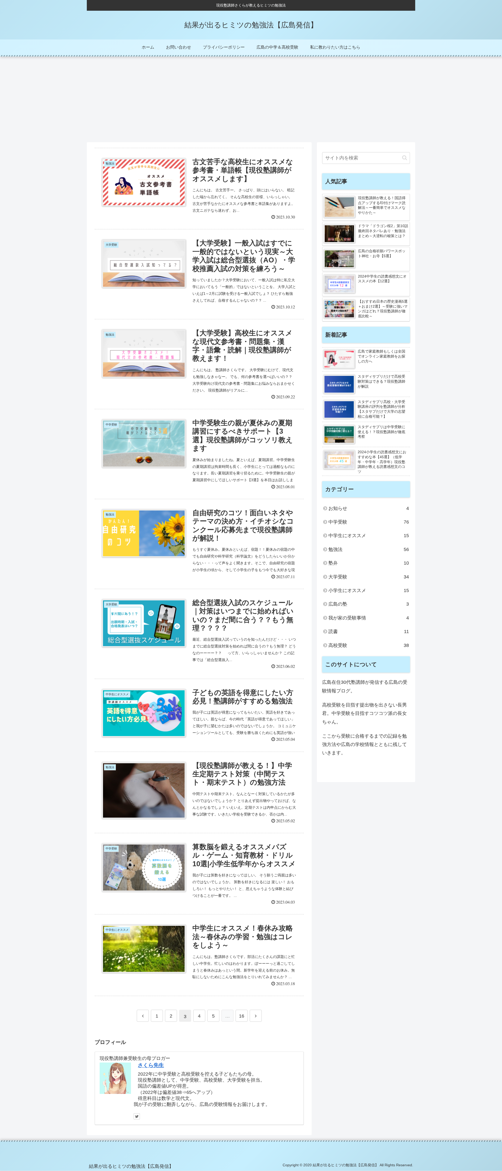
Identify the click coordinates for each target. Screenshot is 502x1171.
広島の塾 (368, 604)
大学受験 (368, 576)
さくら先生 (151, 1065)
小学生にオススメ (368, 590)
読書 (368, 631)
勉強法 (368, 549)
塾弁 (368, 563)
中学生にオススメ (368, 535)
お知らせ (368, 508)
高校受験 (368, 645)
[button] (404, 158)
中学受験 (368, 522)
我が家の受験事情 (368, 618)
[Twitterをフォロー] (137, 1116)
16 (241, 1016)
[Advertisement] (251, 99)
